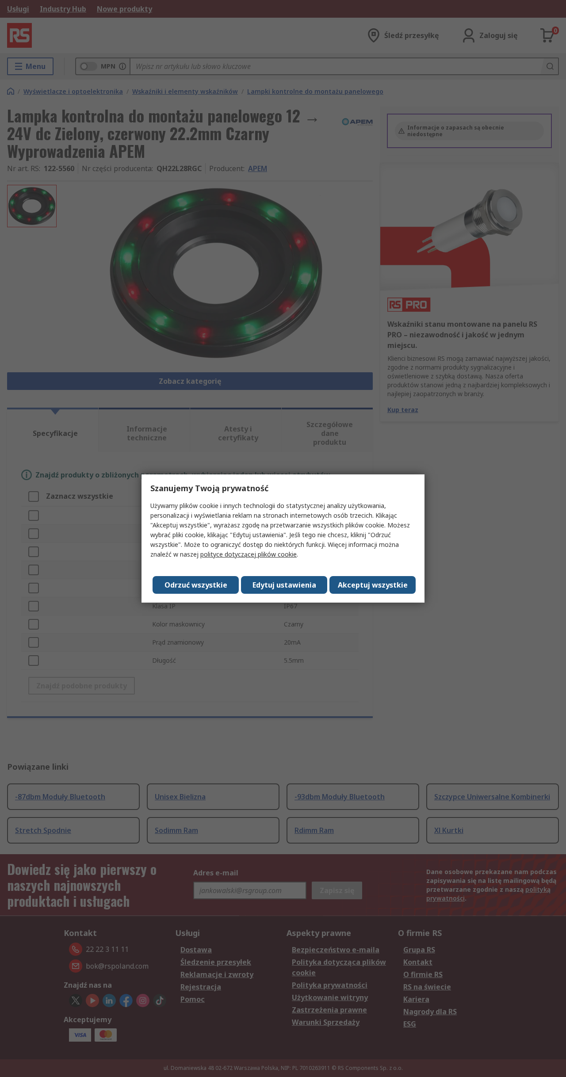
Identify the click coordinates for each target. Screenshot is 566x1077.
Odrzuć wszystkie (195, 585)
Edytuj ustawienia (284, 585)
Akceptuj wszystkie (373, 585)
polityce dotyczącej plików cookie (248, 554)
